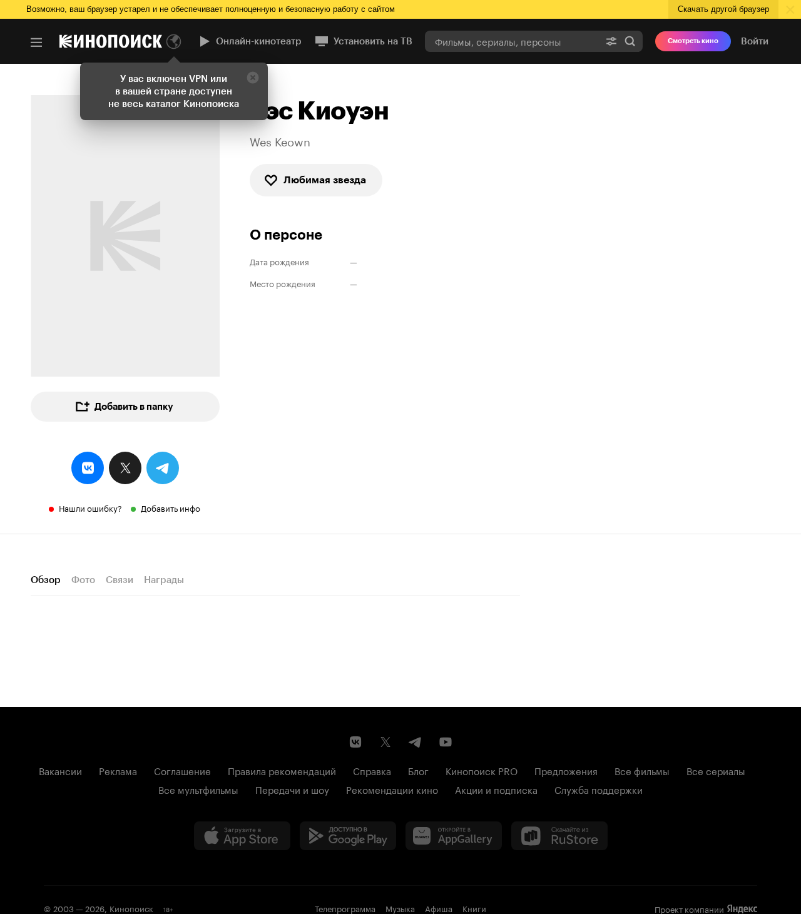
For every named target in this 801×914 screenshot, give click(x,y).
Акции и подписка (496, 788)
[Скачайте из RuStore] (559, 835)
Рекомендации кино (392, 788)
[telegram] (162, 468)
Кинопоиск (131, 907)
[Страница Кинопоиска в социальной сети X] (385, 741)
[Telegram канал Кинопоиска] (415, 741)
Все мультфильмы (198, 788)
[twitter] (125, 468)
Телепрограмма (345, 907)
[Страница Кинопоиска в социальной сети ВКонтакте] (355, 741)
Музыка (400, 907)
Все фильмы (642, 770)
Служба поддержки (598, 788)
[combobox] (512, 41)
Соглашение (182, 770)
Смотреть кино (693, 41)
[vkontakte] (87, 468)
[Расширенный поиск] (611, 41)
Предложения (566, 770)
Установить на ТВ (373, 41)
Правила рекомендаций (282, 770)
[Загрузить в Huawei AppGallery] (454, 835)
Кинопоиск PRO (482, 770)
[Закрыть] (252, 77)
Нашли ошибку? (90, 507)
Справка (372, 770)
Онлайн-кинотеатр (259, 41)
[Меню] (36, 42)
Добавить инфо (170, 507)
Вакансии (60, 770)
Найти (630, 41)
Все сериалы (715, 770)
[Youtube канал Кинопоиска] (445, 741)
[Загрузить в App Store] (242, 835)
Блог (418, 770)
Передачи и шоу (292, 788)
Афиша (438, 907)
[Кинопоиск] (110, 41)
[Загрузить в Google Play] (348, 835)
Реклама (118, 770)
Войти (754, 41)
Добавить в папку (133, 406)
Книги (474, 907)
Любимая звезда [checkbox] (324, 180)
